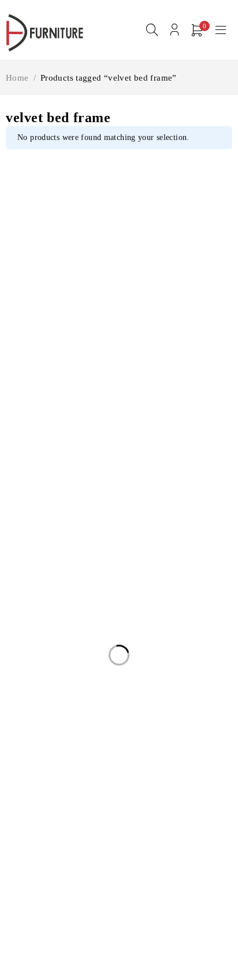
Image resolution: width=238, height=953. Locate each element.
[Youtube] (65, 527)
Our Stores (149, 474)
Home (17, 77)
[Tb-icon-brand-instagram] (39, 527)
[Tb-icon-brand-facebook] (13, 527)
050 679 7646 (37, 509)
